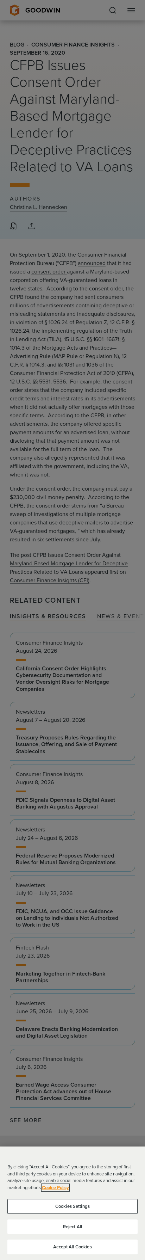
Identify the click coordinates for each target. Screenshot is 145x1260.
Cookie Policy (55, 1187)
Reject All (72, 1226)
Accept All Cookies (72, 1246)
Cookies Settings (72, 1206)
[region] (72, 1203)
